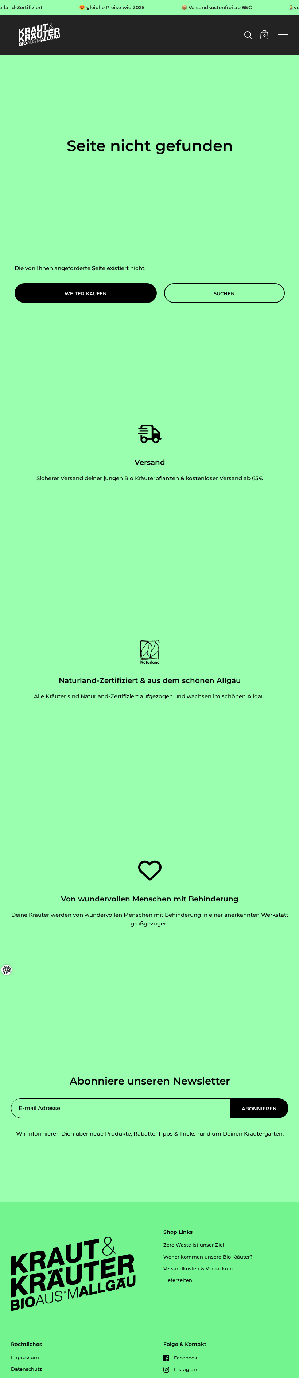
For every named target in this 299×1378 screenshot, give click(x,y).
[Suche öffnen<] (248, 35)
